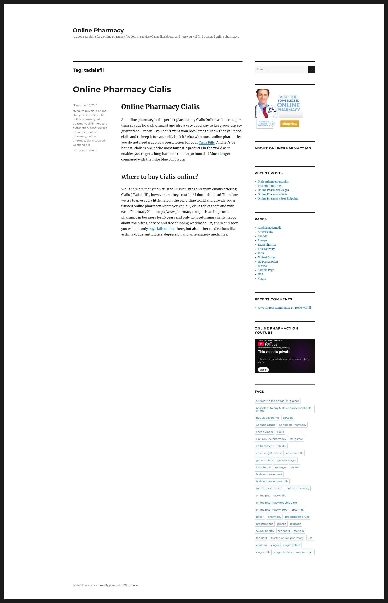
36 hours (78, 110)
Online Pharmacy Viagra (273, 190)
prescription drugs (297, 516)
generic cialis (98, 127)
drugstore (296, 438)
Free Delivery (266, 249)
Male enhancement (269, 474)
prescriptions (264, 523)
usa (310, 538)
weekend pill (81, 144)
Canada (262, 236)
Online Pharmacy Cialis (122, 89)
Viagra (262, 278)
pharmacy (274, 516)
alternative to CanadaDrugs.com (277, 400)
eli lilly (92, 123)
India (261, 253)
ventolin (261, 545)
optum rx (297, 509)
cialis (93, 115)
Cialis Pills (207, 142)
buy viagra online (267, 417)
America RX (265, 232)
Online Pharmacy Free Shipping (278, 198)
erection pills (294, 453)
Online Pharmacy (98, 30)
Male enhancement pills (273, 181)
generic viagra (286, 460)
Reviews (263, 266)
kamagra (281, 467)
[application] (285, 356)
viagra (275, 545)
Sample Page (266, 270)
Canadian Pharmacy (292, 424)
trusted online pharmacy (287, 538)
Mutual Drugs (266, 257)
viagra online (291, 545)
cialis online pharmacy (271, 438)
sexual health (265, 530)
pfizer (260, 516)
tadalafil (100, 140)
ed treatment (265, 446)
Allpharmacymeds (269, 227)
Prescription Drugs (270, 186)
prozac (281, 523)
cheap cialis (80, 115)
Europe (262, 240)
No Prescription (268, 261)
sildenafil (284, 530)
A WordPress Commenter (274, 307)
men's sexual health (269, 488)
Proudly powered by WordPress (118, 585)
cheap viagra (264, 431)
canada (288, 417)
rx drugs (295, 523)
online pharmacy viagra (271, 509)
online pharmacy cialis (271, 495)
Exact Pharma (267, 244)
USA (260, 274)
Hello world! (303, 307)
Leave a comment (85, 150)
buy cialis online (162, 229)
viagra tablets (283, 552)
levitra (295, 467)
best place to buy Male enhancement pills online (283, 409)
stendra (299, 530)
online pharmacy (298, 488)
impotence (80, 132)
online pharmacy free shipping (276, 502)
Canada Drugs (265, 424)
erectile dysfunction (269, 453)
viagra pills (263, 552)
